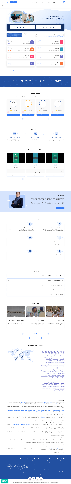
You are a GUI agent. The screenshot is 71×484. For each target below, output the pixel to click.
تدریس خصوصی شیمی (56, 410)
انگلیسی (59, 5)
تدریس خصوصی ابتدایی (42, 417)
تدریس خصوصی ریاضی (20, 409)
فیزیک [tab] (40, 96)
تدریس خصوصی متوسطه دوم (56, 429)
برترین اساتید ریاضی (36, 462)
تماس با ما (62, 464)
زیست (46, 5)
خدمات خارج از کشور (50, 2)
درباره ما (62, 462)
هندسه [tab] (47, 96)
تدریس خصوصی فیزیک (33, 410)
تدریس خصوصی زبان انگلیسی (25, 410)
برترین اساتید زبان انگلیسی (35, 460)
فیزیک (53, 5)
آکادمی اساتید (49, 464)
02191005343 (57, 475)
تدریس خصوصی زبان (17, 410)
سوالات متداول (38, 2)
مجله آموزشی (49, 462)
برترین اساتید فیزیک (36, 464)
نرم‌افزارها (37, 5)
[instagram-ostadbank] (36, 475)
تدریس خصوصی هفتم (28, 424)
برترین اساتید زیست (36, 469)
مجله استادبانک (43, 2)
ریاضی (56, 5)
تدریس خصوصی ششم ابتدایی (16, 466)
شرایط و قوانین (61, 471)
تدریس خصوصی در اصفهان (21, 446)
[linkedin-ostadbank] (40, 475)
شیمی (50, 5)
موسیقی (33, 5)
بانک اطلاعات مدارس (48, 467)
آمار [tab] (43, 96)
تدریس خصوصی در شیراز (13, 446)
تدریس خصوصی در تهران (29, 446)
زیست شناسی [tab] (36, 96)
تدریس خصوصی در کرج (47, 448)
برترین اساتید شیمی (36, 467)
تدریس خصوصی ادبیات (41, 410)
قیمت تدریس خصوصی (48, 469)
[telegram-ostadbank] (38, 475)
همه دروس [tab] (54, 96)
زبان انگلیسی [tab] (16, 96)
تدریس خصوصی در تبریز (55, 448)
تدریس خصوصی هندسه (12, 409)
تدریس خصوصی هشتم (21, 424)
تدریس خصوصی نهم (14, 424)
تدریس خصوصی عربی (49, 410)
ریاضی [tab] (50, 96)
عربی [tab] (28, 96)
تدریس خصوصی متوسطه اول (52, 425)
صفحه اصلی (60, 2)
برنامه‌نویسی (42, 5)
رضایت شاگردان (55, 2)
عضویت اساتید (49, 460)
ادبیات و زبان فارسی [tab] (23, 96)
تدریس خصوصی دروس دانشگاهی (59, 416)
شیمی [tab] (31, 96)
